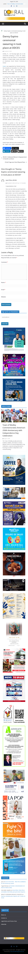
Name (3, 282)
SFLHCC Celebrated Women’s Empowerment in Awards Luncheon (15, 158)
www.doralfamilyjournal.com (17, 951)
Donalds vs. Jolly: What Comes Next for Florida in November (15, 4)
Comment (4, 262)
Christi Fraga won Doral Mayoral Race (15, 162)
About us (3, 915)
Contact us (4, 918)
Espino (4, 66)
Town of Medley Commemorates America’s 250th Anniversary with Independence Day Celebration (14, 430)
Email (3, 289)
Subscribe (3, 924)
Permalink (23, 183)
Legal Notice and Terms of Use (9, 921)
